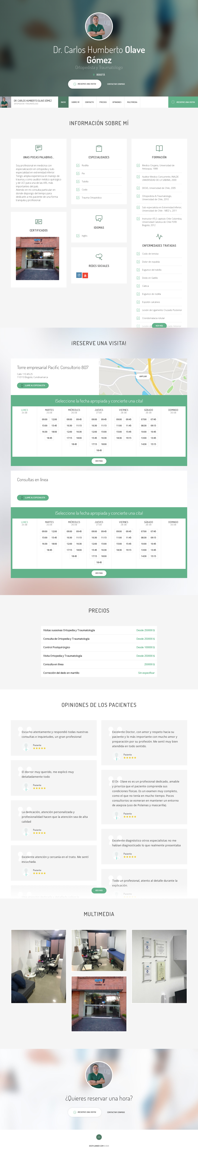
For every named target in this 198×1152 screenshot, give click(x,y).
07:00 (143, 419)
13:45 (153, 437)
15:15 (153, 444)
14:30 (143, 444)
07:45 (153, 419)
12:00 (54, 419)
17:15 (69, 437)
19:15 (128, 437)
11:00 (119, 425)
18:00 (54, 431)
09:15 (153, 425)
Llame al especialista (35, 385)
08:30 (143, 425)
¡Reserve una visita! (185, 102)
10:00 (143, 431)
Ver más (159, 325)
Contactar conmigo (116, 84)
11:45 (128, 425)
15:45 (54, 425)
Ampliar (143, 376)
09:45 (79, 419)
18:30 (119, 437)
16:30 (44, 431)
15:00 (44, 425)
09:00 (44, 419)
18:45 (49, 437)
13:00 (143, 437)
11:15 (79, 425)
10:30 (69, 425)
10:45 (153, 431)
